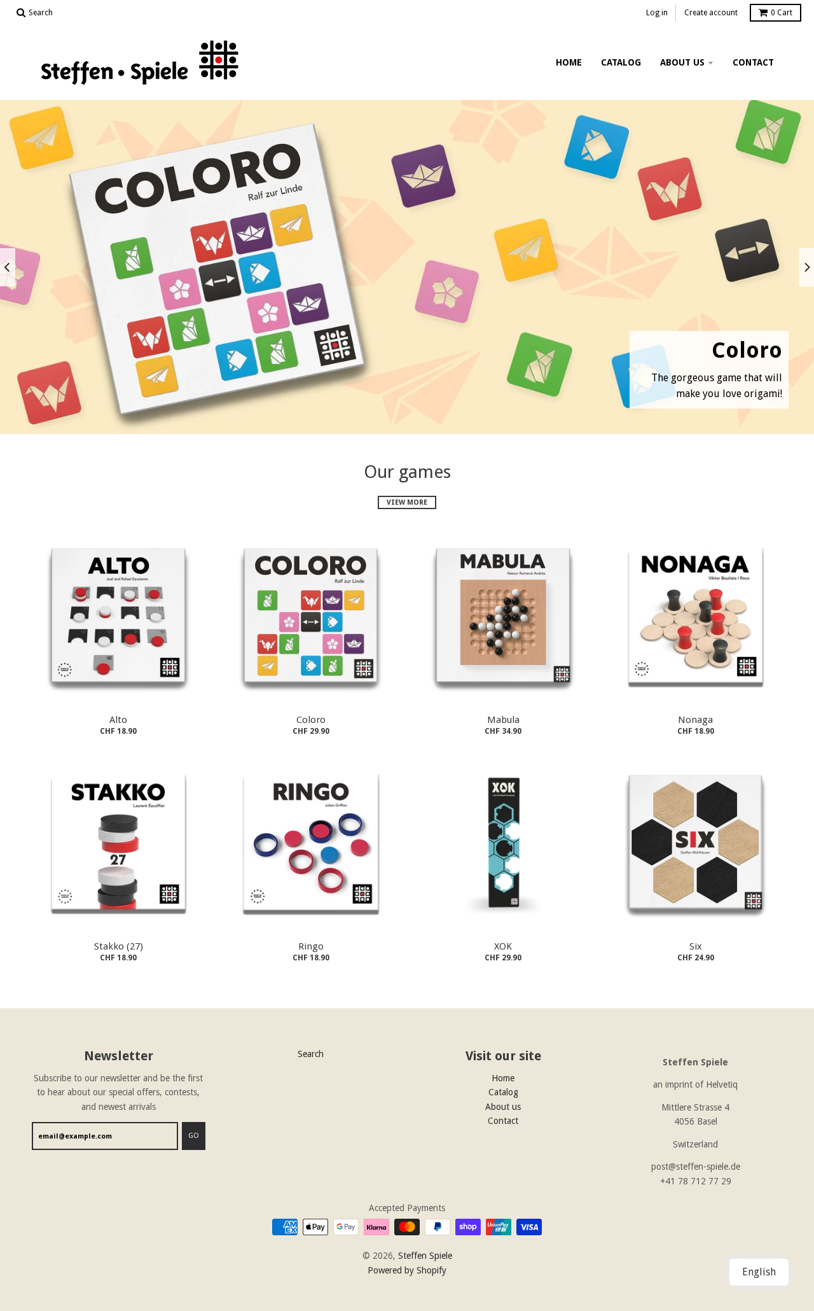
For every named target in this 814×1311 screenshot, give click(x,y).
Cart (781, 12)
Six (695, 946)
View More (407, 502)
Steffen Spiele (425, 1256)
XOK (503, 946)
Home (569, 62)
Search (311, 1054)
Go (193, 1136)
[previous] (7, 267)
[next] (806, 267)
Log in (657, 12)
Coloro (311, 720)
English (759, 1272)
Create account (711, 12)
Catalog (621, 62)
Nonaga (695, 720)
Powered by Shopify (407, 1270)
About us (682, 62)
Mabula (503, 720)
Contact (753, 62)
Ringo (311, 946)
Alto (118, 720)
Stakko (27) (118, 946)
